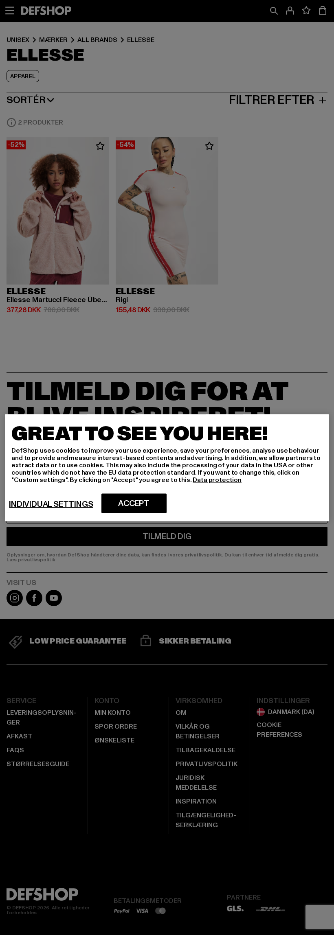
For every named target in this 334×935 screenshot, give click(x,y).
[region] (167, 467)
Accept (133, 503)
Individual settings (51, 504)
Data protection (217, 479)
